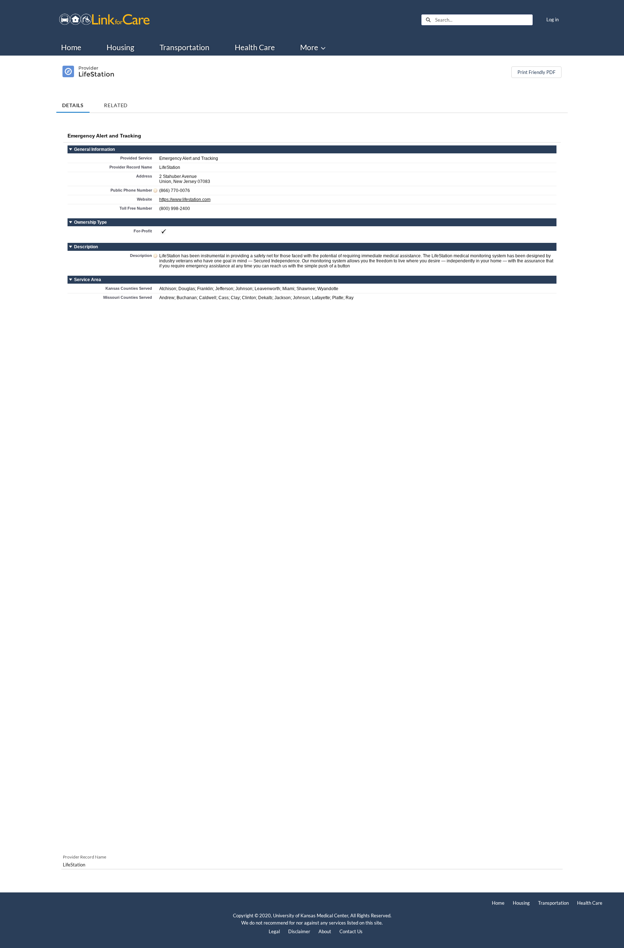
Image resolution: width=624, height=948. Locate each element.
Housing (120, 47)
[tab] (73, 103)
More (309, 47)
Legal (274, 931)
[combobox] (484, 19)
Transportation (184, 47)
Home (71, 47)
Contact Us (351, 931)
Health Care (255, 47)
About (324, 931)
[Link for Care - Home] (104, 19)
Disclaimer (299, 931)
